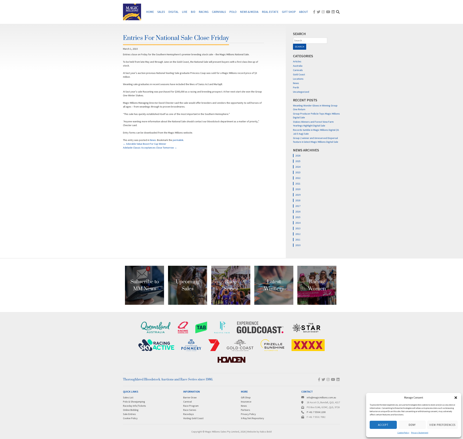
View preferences (442, 425)
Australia (297, 65)
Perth (296, 87)
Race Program (191, 405)
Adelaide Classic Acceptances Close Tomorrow (150, 147)
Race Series (189, 410)
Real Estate (270, 12)
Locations (298, 78)
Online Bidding (131, 410)
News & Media (249, 12)
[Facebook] (314, 11)
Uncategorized (301, 91)
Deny (412, 425)
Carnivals (219, 12)
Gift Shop (289, 12)
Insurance (246, 401)
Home (150, 12)
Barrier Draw (190, 397)
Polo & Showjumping (134, 401)
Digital (173, 12)
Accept (383, 425)
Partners (245, 410)
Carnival (187, 401)
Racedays (188, 414)
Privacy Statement (419, 432)
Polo (233, 12)
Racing (204, 12)
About (303, 12)
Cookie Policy (403, 432)
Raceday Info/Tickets (134, 405)
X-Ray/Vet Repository (252, 418)
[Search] (338, 11)
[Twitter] (318, 11)
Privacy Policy (248, 414)
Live (184, 12)
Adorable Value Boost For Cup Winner (144, 143)
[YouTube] (328, 11)
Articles (297, 61)
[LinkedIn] (333, 11)
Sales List (128, 397)
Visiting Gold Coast (193, 418)
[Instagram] (323, 11)
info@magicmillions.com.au (321, 397)
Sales (161, 12)
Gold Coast (299, 74)
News (153, 140)
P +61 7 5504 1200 (316, 412)
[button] (456, 397)
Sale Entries (129, 414)
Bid (193, 12)
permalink (178, 140)
